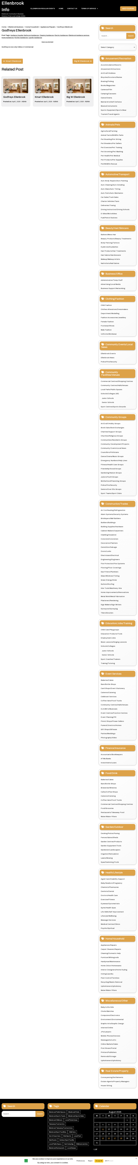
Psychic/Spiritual (107, 928)
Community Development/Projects (115, 444)
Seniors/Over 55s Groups (111, 489)
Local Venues (71, 1148)
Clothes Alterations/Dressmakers (114, 309)
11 (103, 1129)
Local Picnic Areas (71, 1120)
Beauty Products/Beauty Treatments (116, 239)
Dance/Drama (106, 98)
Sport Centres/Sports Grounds (113, 407)
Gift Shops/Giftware (109, 729)
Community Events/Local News (113, 448)
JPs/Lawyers (106, 1032)
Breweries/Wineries (109, 788)
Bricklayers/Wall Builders (111, 518)
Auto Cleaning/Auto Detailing (113, 185)
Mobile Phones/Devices (110, 1036)
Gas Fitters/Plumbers (109, 572)
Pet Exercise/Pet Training (111, 147)
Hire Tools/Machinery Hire (111, 588)
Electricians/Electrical (110, 555)
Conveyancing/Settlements (112, 1077)
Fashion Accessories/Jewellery (113, 317)
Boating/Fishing (107, 81)
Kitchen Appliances (21, 37)
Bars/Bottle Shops (108, 684)
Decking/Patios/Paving (110, 833)
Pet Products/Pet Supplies (112, 160)
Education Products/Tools (111, 634)
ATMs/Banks (106, 758)
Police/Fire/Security (109, 362)
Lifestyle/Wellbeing (109, 916)
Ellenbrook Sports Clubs (76, 1116)
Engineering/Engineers (110, 559)
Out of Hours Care (55, 1136)
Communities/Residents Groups (114, 440)
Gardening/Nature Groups (111, 473)
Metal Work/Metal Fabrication (113, 596)
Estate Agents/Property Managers (115, 1081)
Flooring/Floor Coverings (111, 568)
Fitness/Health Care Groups (112, 464)
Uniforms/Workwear (109, 334)
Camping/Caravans (108, 94)
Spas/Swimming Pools (110, 862)
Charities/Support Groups (111, 432)
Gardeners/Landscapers (110, 850)
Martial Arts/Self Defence (111, 102)
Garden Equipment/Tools (111, 846)
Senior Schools (108, 402)
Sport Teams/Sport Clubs (111, 493)
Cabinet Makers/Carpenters (112, 531)
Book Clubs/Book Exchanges (112, 428)
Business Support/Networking (113, 288)
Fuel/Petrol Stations (109, 218)
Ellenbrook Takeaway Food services (61, 1128)
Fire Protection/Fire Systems (113, 563)
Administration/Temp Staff (112, 280)
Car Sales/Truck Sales (109, 197)
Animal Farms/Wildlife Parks (112, 135)
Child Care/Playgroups (110, 630)
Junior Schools (108, 398)
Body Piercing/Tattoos (110, 243)
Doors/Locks (106, 551)
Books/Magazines (108, 85)
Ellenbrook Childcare (55, 1120)
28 (121, 1138)
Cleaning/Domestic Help (111, 953)
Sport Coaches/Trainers (110, 659)
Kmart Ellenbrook (44, 97)
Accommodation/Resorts (111, 65)
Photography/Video (109, 738)
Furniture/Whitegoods (110, 957)
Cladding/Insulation (108, 535)
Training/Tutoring (108, 663)
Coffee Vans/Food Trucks (111, 701)
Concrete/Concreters (109, 539)
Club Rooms (53, 1140)
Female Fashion (107, 322)
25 (103, 1138)
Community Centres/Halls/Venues (114, 385)
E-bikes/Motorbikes (109, 213)
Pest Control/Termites (110, 978)
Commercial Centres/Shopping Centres (117, 381)
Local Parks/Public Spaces (111, 389)
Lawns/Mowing (107, 858)
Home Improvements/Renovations (115, 592)
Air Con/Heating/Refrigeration (113, 510)
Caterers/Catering (108, 692)
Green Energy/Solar (109, 580)
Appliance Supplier (16, 35)
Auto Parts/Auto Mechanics (112, 193)
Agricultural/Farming (109, 131)
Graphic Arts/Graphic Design (112, 1023)
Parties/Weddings (108, 733)
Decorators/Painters (109, 543)
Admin (24, 101)
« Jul (95, 1149)
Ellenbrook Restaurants (56, 1148)
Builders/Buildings (108, 522)
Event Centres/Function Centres (114, 713)
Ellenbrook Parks (73, 1112)
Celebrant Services (108, 696)
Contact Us (72, 8)
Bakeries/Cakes (107, 680)
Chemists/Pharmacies (110, 887)
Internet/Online (107, 1028)
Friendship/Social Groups (111, 469)
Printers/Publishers (109, 1052)
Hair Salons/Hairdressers (111, 255)
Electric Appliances (61, 35)
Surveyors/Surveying (109, 609)
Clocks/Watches (107, 1011)
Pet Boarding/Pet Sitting (111, 139)
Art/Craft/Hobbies (108, 73)
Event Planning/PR (108, 717)
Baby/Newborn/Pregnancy (111, 883)
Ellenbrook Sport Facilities (57, 1132)
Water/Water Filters (109, 816)
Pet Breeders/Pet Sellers (111, 143)
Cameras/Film (106, 89)
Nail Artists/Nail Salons (110, 263)
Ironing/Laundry (107, 974)
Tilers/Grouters (107, 613)
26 (109, 1138)
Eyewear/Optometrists (110, 903)
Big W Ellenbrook (76, 97)
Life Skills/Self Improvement (112, 912)
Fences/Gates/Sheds (109, 837)
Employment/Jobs (108, 638)
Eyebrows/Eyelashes (109, 247)
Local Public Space (55, 1144)
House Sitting (106, 1085)
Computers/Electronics (110, 1015)
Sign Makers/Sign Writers (111, 605)
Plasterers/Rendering (109, 600)
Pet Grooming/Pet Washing (112, 151)
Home (61, 8)
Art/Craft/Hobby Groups (110, 423)
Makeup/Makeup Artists (110, 259)
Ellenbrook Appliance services (79, 35)
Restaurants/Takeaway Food (112, 812)
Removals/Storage (108, 1056)
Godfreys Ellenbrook (14, 97)
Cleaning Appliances (47, 35)
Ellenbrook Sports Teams (57, 1116)
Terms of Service (88, 8)
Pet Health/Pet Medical (110, 156)
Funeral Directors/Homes (111, 725)
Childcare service (82, 1144)
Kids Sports (67, 1136)
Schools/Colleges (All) (110, 393)
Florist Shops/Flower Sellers (112, 721)
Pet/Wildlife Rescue (109, 164)
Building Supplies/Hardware (112, 527)
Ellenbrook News (107, 358)
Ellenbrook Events (108, 353)
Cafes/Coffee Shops (109, 792)
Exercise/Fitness (108, 899)
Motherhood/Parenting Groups (113, 481)
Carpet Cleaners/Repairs (111, 949)
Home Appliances (8, 37)
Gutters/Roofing (107, 584)
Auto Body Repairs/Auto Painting (114, 181)
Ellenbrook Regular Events (43, 8)
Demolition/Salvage (109, 547)
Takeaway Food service (57, 1124)
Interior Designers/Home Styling (114, 970)
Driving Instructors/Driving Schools (115, 209)
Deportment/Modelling (110, 313)
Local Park (77, 1136)
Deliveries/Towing (108, 205)
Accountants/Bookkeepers (111, 754)
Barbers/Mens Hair (108, 234)
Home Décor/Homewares (111, 966)
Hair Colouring (68, 1144)
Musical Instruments (109, 106)
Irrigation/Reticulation (110, 854)
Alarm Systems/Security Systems (114, 514)
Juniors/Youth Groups (109, 477)
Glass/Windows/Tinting (110, 576)
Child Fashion (106, 305)
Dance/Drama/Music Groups (112, 456)
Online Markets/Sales (109, 1044)
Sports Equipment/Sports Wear (113, 110)
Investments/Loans (109, 763)
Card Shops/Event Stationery (113, 688)
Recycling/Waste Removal (111, 982)
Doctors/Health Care (109, 895)
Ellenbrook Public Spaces (57, 1112)
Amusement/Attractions (110, 69)
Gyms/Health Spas (108, 908)
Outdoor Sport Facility (66, 1140)
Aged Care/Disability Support (113, 879)
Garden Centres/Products (111, 841)
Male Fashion (106, 330)
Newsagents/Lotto (108, 1040)
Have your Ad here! (47, 42)
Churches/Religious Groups (112, 436)
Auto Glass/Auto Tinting (110, 189)
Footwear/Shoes (107, 326)
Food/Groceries (107, 808)
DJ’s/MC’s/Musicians (109, 709)
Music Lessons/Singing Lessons (114, 642)
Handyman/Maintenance (110, 961)
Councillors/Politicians (110, 452)
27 (115, 1138)
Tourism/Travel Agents (110, 114)
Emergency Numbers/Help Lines (114, 460)
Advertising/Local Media (110, 284)
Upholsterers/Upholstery (111, 986)
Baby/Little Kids (107, 1007)
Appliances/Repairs (109, 945)
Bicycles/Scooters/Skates (111, 77)
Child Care (72, 1132)
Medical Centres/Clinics (110, 924)
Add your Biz (128, 9)
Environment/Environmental (112, 1019)
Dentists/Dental (107, 891)
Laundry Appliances (35, 37)
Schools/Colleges (108, 646)
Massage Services (108, 920)
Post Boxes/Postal (108, 1048)
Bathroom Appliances (31, 35)
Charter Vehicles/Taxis (110, 201)
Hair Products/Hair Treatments (113, 251)
